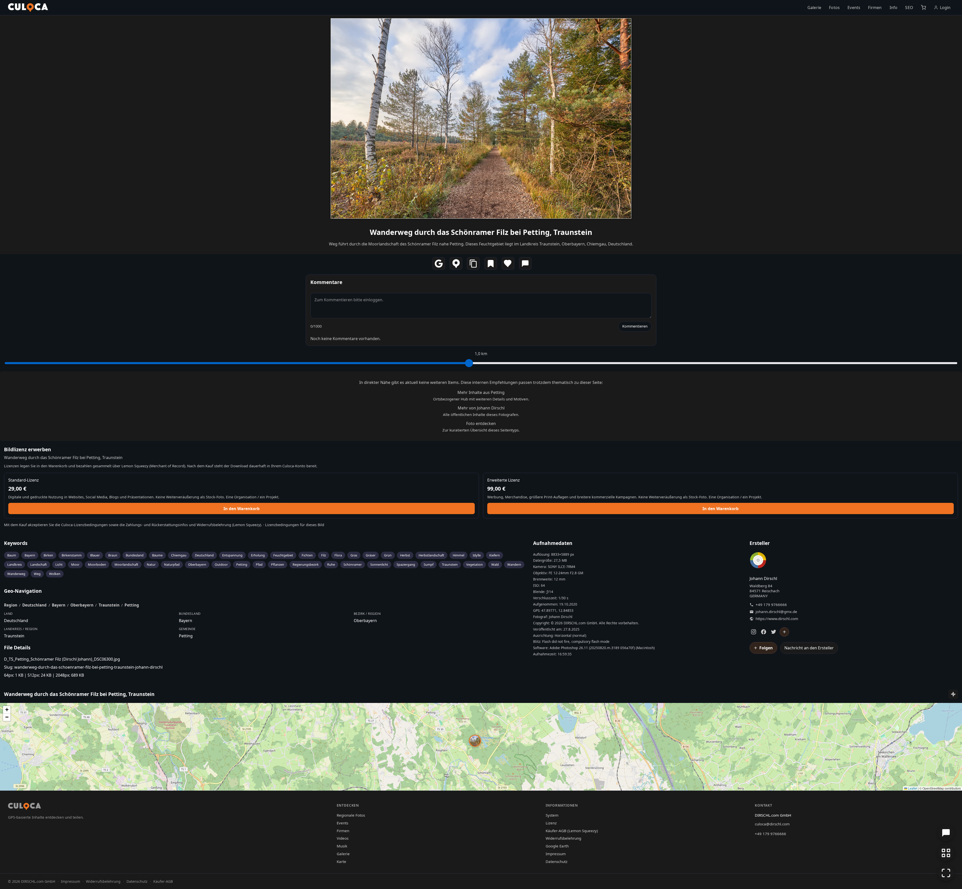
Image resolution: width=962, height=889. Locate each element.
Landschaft (38, 564)
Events (854, 7)
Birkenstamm (72, 555)
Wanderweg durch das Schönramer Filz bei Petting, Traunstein (481, 232)
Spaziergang (406, 564)
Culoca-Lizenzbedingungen (84, 524)
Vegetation (474, 564)
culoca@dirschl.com (772, 823)
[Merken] (491, 263)
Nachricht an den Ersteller (809, 648)
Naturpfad (172, 564)
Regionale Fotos (351, 815)
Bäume (157, 555)
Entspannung (232, 555)
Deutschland (204, 555)
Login (945, 7)
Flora (338, 555)
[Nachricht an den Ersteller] (525, 263)
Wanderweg (16, 573)
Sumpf (428, 564)
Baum (11, 555)
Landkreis (14, 564)
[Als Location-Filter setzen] (456, 263)
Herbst (405, 555)
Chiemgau (178, 555)
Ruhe (331, 564)
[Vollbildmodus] (946, 873)
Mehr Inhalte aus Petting (481, 392)
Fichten (307, 555)
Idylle (477, 555)
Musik (342, 845)
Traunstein (450, 564)
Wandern (514, 564)
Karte (341, 861)
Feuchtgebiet (283, 555)
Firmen (875, 7)
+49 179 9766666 (771, 604)
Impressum (556, 853)
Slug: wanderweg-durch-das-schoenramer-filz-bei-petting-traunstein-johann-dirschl (83, 667)
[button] (475, 741)
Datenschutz (556, 861)
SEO (909, 7)
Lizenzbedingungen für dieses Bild (294, 524)
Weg (37, 573)
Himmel (458, 555)
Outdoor (221, 564)
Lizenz (551, 822)
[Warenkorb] (923, 7)
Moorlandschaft (126, 564)
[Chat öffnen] (946, 833)
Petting (241, 564)
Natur (151, 564)
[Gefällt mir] (508, 263)
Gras (353, 555)
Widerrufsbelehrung (214, 524)
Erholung (258, 555)
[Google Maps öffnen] (438, 263)
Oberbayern (197, 564)
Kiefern (494, 555)
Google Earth (557, 845)
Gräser (371, 555)
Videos (342, 838)
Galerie (814, 7)
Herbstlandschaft (431, 555)
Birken (48, 555)
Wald (495, 564)
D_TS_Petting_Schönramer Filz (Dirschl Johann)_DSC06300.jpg (62, 659)
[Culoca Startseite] (28, 7)
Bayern (30, 555)
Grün (388, 555)
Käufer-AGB (163, 881)
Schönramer (352, 564)
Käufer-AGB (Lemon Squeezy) (572, 830)
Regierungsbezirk (306, 564)
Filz (323, 555)
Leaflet (912, 788)
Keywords (16, 543)
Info (894, 7)
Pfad (259, 564)
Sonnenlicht (379, 564)
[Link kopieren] (473, 263)
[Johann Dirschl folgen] (784, 632)
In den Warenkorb (241, 508)
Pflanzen (277, 564)
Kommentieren (635, 326)
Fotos (834, 7)
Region (10, 605)
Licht (59, 564)
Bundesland (135, 555)
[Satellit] (953, 694)
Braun (112, 555)
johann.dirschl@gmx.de (776, 611)
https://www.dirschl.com (777, 618)
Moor (75, 564)
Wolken (54, 573)
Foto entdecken (481, 423)
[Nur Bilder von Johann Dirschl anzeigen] (758, 561)
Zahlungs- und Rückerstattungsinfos (157, 524)
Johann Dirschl (763, 578)
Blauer (95, 555)
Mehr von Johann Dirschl (481, 408)
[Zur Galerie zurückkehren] (946, 853)
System (552, 815)
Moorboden (97, 564)
